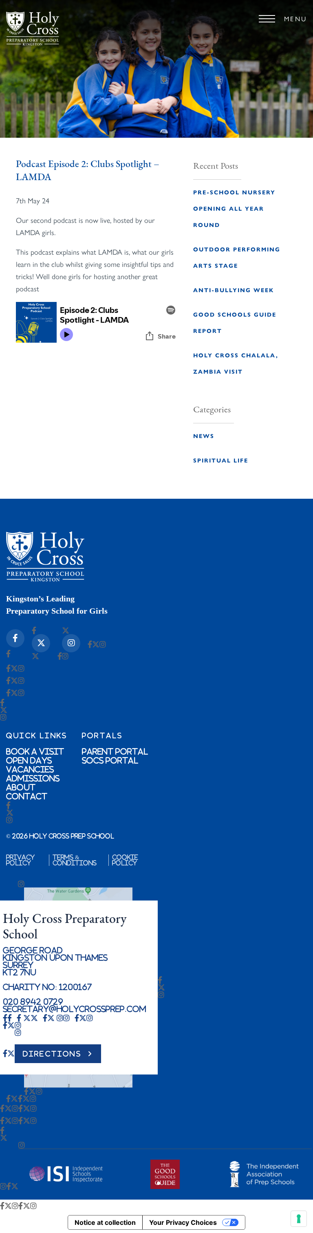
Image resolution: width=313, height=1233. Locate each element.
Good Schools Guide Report (234, 322)
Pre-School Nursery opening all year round (234, 208)
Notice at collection (105, 1222)
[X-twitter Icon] (41, 643)
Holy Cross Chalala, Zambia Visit (235, 363)
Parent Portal (115, 751)
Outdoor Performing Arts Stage (236, 257)
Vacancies (30, 769)
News (203, 436)
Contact (26, 796)
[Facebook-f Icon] (15, 638)
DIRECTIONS (52, 1053)
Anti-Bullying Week (233, 290)
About (20, 787)
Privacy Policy (20, 860)
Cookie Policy (125, 860)
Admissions (33, 778)
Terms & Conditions (75, 860)
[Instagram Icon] (71, 643)
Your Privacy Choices (183, 1222)
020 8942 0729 (33, 1001)
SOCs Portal (110, 760)
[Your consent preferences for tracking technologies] (298, 1218)
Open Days (29, 760)
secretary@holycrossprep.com (74, 1009)
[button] (158, 1183)
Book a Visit (35, 751)
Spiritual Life (220, 460)
